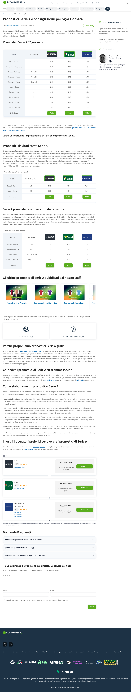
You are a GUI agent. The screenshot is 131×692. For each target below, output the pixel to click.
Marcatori (40, 9)
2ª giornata (10, 9)
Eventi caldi (90, 3)
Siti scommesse (55, 3)
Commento (7, 575)
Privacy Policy (93, 652)
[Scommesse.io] (14, 3)
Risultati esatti (30, 9)
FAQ (108, 9)
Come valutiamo (27, 652)
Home (5, 14)
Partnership (118, 652)
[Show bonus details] (49, 475)
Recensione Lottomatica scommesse (18, 514)
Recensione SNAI (19, 467)
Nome (5, 590)
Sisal (16, 482)
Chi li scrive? (74, 9)
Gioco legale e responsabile (63, 652)
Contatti (15, 652)
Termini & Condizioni (43, 652)
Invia (92, 607)
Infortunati (20, 9)
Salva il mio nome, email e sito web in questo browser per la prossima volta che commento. (37, 600)
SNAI (16, 461)
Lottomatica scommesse (19, 504)
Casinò (71, 3)
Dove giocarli (100, 9)
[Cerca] (127, 3)
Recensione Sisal (19, 488)
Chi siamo (6, 652)
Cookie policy (80, 652)
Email (52, 590)
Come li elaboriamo (87, 9)
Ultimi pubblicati (51, 9)
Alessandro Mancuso (13, 26)
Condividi (88, 25)
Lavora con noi (106, 652)
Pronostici (80, 3)
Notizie (98, 3)
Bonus (65, 3)
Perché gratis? (63, 9)
